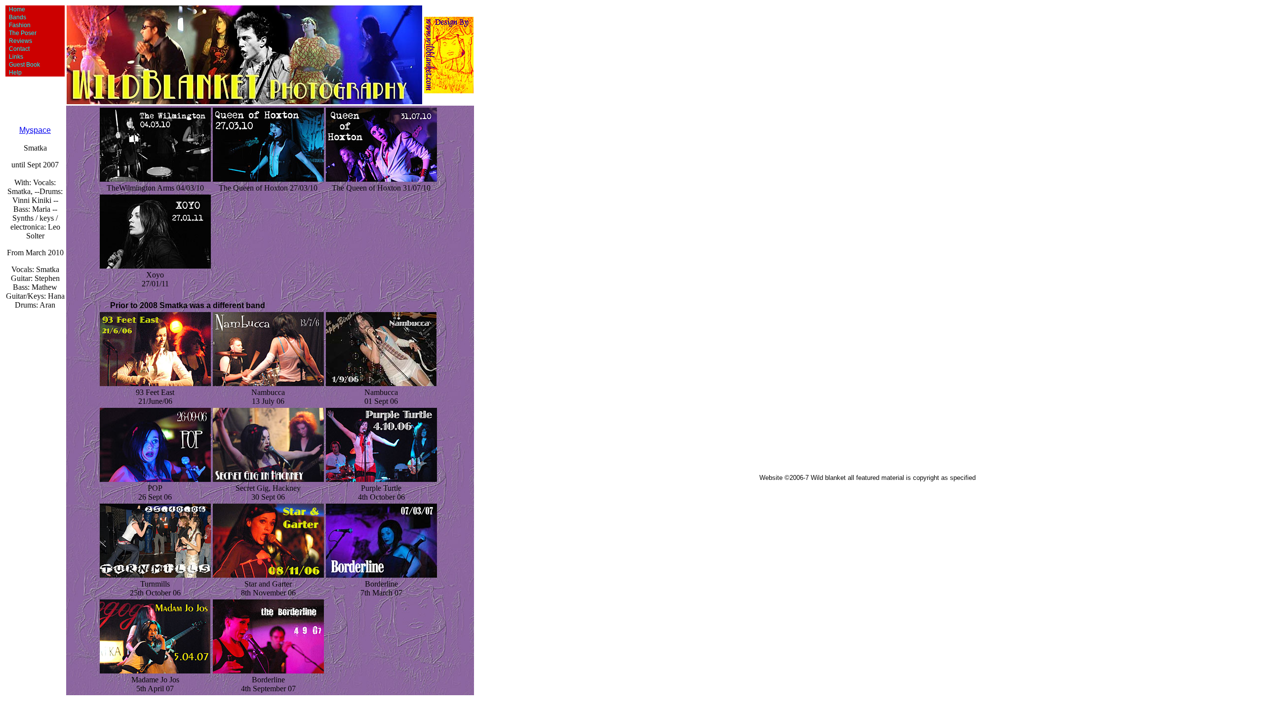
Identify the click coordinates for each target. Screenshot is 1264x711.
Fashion (18, 25)
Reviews (19, 41)
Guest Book (23, 64)
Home (15, 9)
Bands (16, 17)
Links (14, 56)
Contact (18, 48)
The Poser (21, 33)
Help (14, 72)
